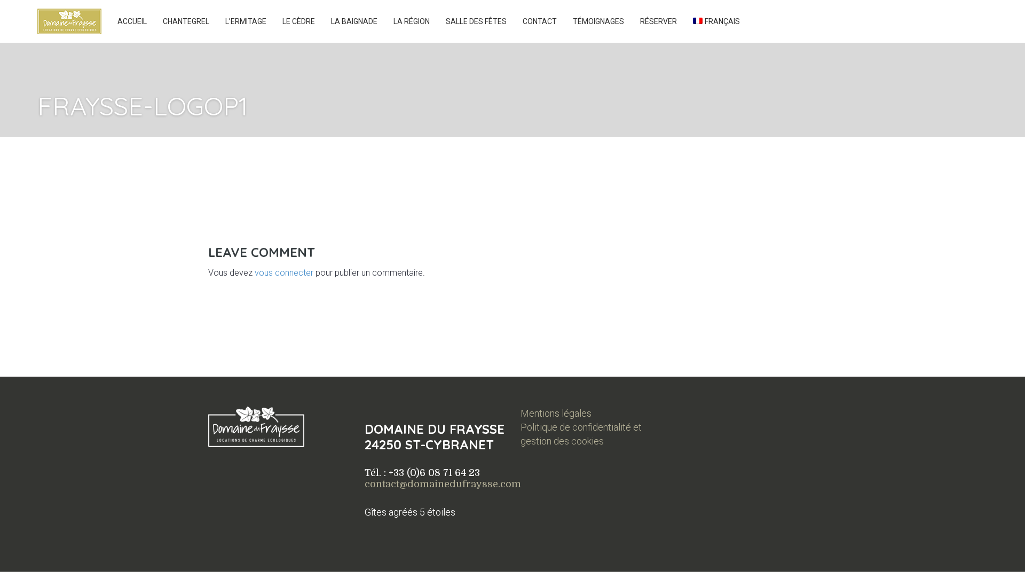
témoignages (598, 21)
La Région (411, 21)
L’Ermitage (245, 21)
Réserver (658, 21)
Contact (540, 21)
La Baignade (354, 21)
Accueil (132, 21)
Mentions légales (556, 413)
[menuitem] (716, 21)
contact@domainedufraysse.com (443, 484)
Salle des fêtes (476, 21)
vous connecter (284, 273)
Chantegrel (186, 21)
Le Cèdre (298, 21)
